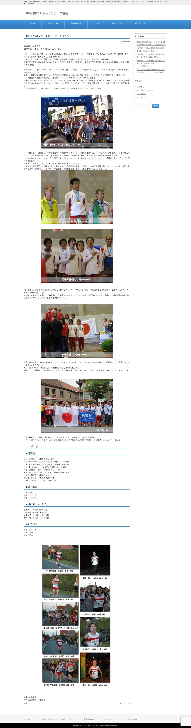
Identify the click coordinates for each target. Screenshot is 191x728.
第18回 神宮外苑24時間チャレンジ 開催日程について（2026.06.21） (151, 71)
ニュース (140, 87)
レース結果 (141, 94)
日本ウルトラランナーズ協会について (57, 719)
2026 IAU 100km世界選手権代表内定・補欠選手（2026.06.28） (151, 55)
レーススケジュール (145, 90)
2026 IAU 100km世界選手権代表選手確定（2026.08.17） (151, 49)
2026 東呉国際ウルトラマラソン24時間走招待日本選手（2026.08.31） (151, 43)
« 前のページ (29, 703)
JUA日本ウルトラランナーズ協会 (46, 13)
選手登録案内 (89, 719)
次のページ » (124, 703)
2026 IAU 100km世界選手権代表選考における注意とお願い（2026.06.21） (151, 63)
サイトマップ (111, 719)
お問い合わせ (133, 719)
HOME (28, 719)
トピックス (141, 97)
